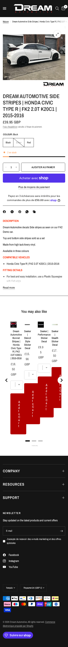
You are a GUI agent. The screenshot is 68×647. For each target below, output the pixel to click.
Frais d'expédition (10, 126)
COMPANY (11, 470)
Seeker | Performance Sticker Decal (44, 336)
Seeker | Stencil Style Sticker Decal (27, 340)
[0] (62, 8)
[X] (13, 211)
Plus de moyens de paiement (34, 187)
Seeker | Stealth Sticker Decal (55, 338)
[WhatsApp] (28, 211)
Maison (6, 21)
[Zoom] (57, 34)
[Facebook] (5, 211)
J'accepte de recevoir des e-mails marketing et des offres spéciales (34, 541)
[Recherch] (57, 8)
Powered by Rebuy (34, 445)
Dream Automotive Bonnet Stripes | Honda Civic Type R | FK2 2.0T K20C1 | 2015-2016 (16, 345)
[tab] (27, 440)
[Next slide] (61, 380)
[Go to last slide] (6, 380)
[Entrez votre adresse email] (61, 530)
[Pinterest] (20, 211)
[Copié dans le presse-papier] (35, 211)
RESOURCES (13, 484)
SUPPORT (11, 497)
